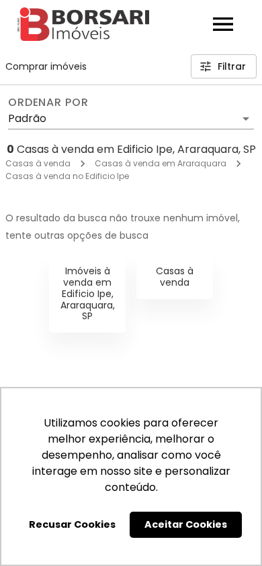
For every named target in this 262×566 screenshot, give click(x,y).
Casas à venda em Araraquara (160, 163)
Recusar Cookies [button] (72, 524)
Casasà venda (174, 276)
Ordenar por (48, 102)
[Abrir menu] (223, 24)
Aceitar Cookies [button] (185, 524)
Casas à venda (38, 163)
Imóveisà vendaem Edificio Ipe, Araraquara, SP (87, 293)
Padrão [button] (27, 118)
